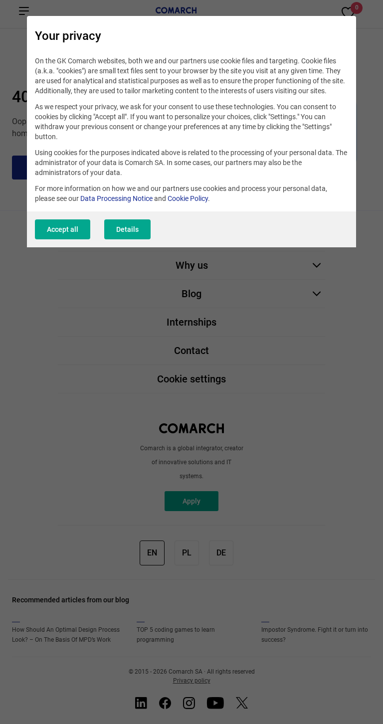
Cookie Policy (188, 198)
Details (127, 229)
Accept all (62, 229)
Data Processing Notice (116, 198)
